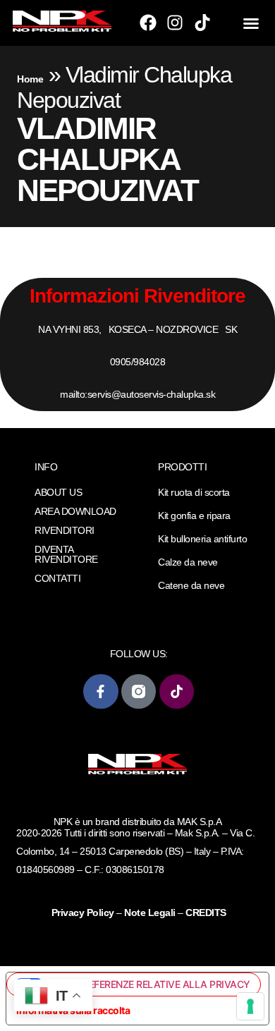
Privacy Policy (84, 912)
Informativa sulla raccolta (73, 1010)
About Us (58, 492)
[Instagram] (174, 22)
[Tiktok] (202, 22)
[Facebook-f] (100, 691)
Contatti (57, 578)
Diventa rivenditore (66, 554)
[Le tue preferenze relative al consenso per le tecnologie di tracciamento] (250, 1006)
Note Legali (150, 912)
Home (30, 79)
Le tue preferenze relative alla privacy (146, 984)
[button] (251, 23)
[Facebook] (148, 22)
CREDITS (205, 912)
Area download (75, 511)
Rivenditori (64, 530)
